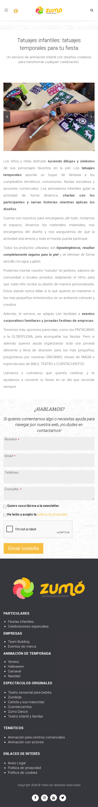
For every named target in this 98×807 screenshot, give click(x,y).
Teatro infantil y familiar (25, 716)
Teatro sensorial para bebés (30, 692)
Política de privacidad (24, 768)
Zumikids (15, 697)
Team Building (18, 642)
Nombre (12, 439)
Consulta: (13, 489)
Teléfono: (12, 472)
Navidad (14, 676)
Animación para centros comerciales (36, 737)
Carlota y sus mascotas (26, 702)
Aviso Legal (17, 763)
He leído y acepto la (36, 514)
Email (10, 456)
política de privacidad (52, 514)
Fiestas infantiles (21, 622)
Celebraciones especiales (28, 626)
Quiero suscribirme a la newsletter (32, 506)
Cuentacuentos (20, 707)
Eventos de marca (22, 646)
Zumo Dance (18, 712)
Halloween (16, 666)
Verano (13, 662)
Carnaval (14, 671)
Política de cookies (22, 773)
